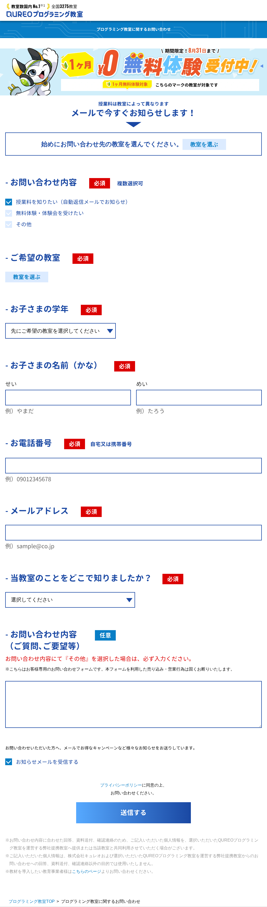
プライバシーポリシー (121, 785)
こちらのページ (86, 871)
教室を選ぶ (204, 144)
